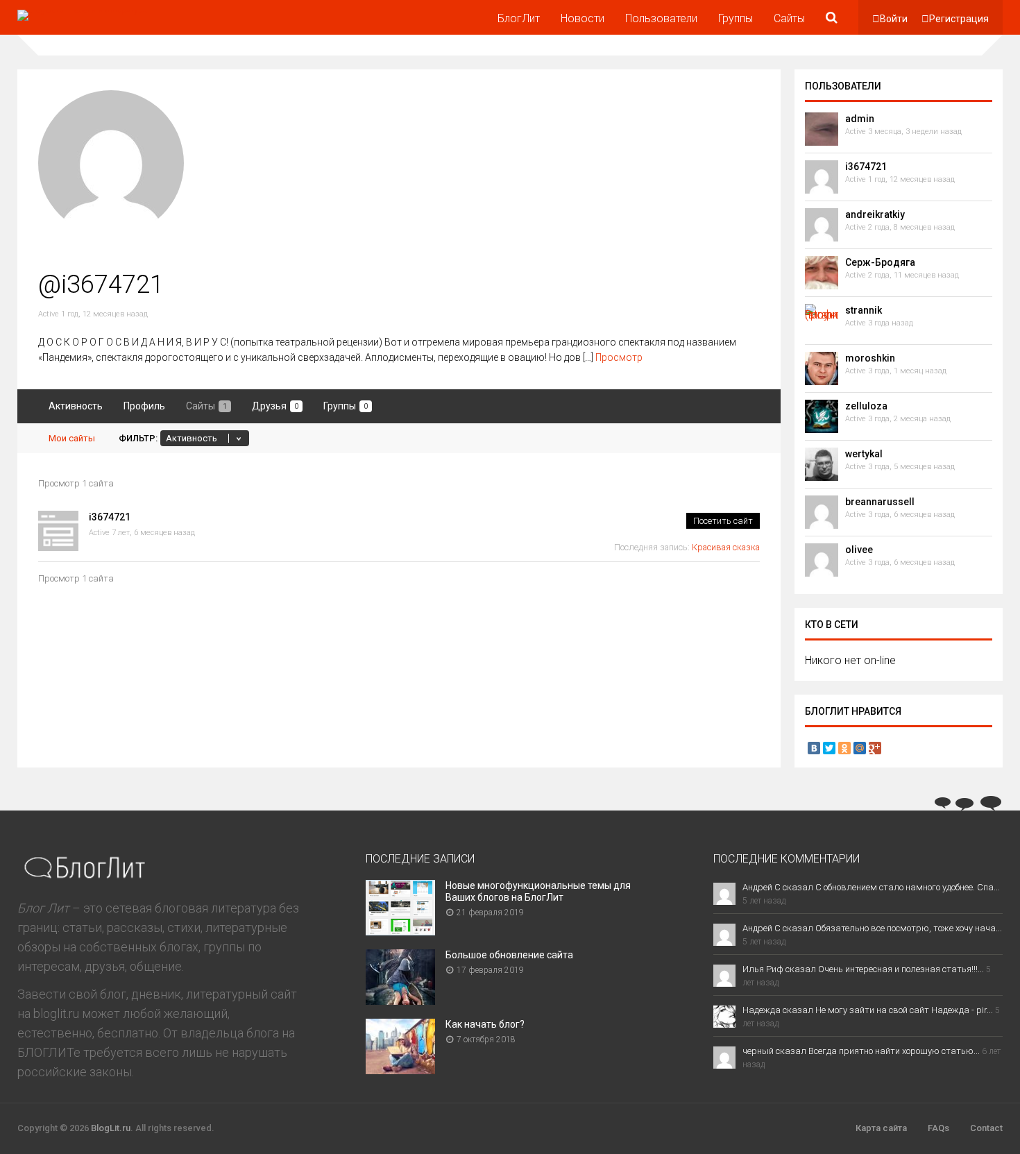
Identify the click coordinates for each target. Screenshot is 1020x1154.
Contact (986, 1128)
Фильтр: (138, 438)
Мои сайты (72, 438)
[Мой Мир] (859, 748)
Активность (76, 405)
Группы (735, 18)
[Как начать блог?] (400, 1069)
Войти (894, 18)
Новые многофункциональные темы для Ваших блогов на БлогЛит (538, 891)
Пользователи (661, 18)
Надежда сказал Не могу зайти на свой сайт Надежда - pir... (867, 1010)
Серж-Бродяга (880, 262)
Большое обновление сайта (509, 954)
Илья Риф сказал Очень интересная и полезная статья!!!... (863, 969)
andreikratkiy (875, 214)
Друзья (275, 405)
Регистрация (959, 18)
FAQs (938, 1128)
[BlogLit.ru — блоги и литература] (82, 10)
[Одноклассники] (844, 748)
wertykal (864, 453)
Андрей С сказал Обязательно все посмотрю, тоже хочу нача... (872, 928)
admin (859, 118)
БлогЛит (519, 18)
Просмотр (619, 357)
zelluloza (866, 405)
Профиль (144, 405)
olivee (859, 549)
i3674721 (109, 517)
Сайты (789, 18)
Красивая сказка (726, 547)
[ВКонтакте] (814, 748)
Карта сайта (881, 1128)
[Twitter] (829, 748)
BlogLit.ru (110, 1128)
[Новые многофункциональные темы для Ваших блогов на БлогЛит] (400, 931)
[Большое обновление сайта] (400, 1000)
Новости (582, 18)
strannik (863, 310)
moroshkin (870, 358)
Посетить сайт (723, 521)
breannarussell (880, 501)
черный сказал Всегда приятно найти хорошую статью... (861, 1051)
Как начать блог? (485, 1024)
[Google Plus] (875, 748)
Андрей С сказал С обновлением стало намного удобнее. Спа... (871, 887)
